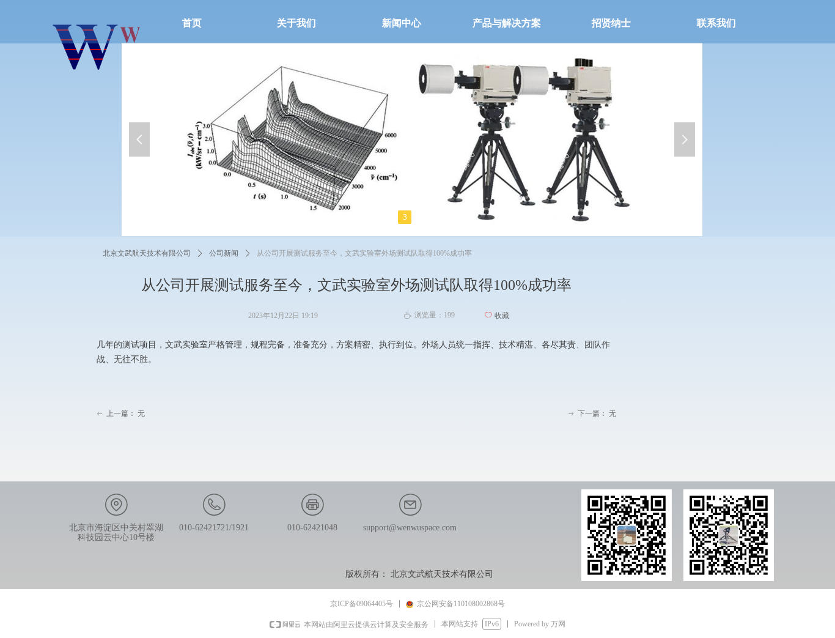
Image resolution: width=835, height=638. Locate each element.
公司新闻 (223, 253)
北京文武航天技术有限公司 (147, 253)
